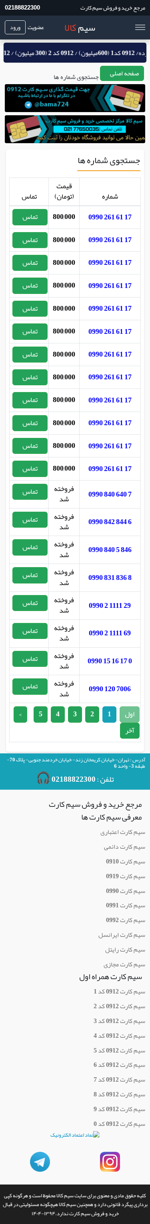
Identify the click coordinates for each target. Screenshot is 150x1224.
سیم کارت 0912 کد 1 (119, 991)
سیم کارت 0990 (125, 891)
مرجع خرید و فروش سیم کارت (112, 8)
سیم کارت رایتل (125, 949)
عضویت (36, 27)
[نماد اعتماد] (75, 1137)
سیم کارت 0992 (125, 920)
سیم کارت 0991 (125, 905)
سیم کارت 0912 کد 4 (119, 1035)
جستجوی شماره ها (76, 77)
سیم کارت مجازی (124, 964)
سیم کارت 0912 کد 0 (119, 1124)
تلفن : (75, 778)
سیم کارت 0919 (125, 876)
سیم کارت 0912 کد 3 (119, 1021)
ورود (15, 27)
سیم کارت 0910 (125, 861)
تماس (30, 217)
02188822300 (22, 7)
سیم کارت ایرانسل (121, 934)
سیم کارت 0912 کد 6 (119, 1064)
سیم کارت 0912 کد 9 (119, 1109)
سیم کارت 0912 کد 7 (119, 1079)
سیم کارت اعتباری (122, 832)
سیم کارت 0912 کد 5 (119, 1050)
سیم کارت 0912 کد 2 (119, 1006)
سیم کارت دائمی (124, 846)
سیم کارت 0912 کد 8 (119, 1094)
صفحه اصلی (124, 73)
